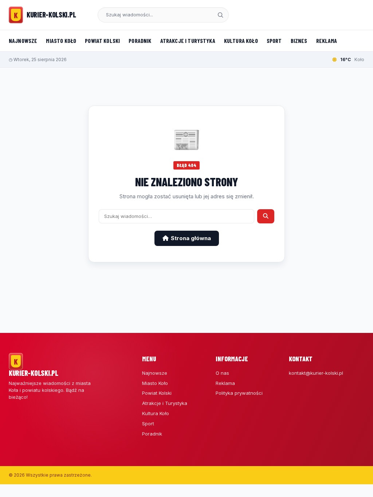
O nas (222, 373)
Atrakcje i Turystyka (187, 40)
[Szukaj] (220, 15)
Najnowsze (23, 40)
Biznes (299, 40)
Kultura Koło (241, 40)
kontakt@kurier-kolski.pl (316, 373)
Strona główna (191, 238)
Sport (274, 40)
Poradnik (140, 40)
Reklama (326, 40)
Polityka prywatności (239, 393)
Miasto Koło (61, 40)
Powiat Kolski (102, 40)
